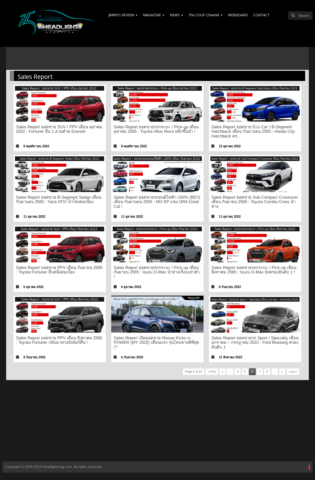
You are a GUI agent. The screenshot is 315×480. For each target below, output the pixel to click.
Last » (293, 371)
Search (303, 16)
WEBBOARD (238, 15)
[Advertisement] (157, 422)
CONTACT (261, 15)
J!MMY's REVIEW (121, 15)
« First (212, 371)
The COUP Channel (204, 15)
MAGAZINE (152, 15)
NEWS (175, 15)
